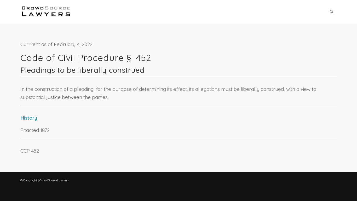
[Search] (331, 12)
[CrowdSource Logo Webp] (46, 12)
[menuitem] (331, 12)
